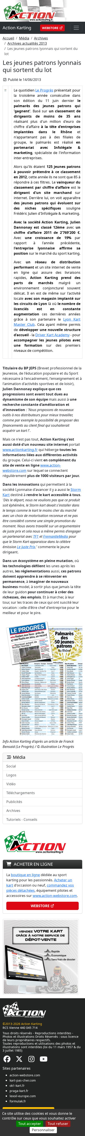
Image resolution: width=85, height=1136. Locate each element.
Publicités (14, 801)
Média (24, 38)
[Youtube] (43, 1060)
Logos (11, 775)
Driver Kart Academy (52, 335)
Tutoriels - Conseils (21, 819)
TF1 (36, 536)
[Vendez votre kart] (41, 956)
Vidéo (11, 784)
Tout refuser (58, 1123)
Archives (41, 38)
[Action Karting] (41, 10)
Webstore (50, 28)
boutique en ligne (25, 874)
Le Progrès (44, 90)
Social (11, 766)
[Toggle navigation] (76, 27)
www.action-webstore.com (55, 895)
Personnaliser (43, 1130)
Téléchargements (20, 792)
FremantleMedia (55, 536)
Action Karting (17, 28)
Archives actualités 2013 (27, 43)
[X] (19, 1060)
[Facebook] (7, 1060)
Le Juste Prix (26, 546)
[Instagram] (31, 1060)
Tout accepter (29, 1123)
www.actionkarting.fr (20, 449)
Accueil (8, 38)
